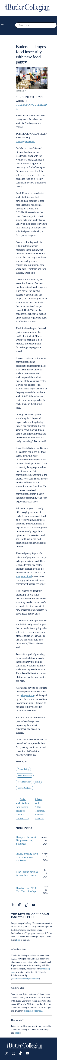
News (37, 782)
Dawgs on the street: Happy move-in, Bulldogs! (26, 840)
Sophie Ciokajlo (25, 788)
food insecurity (24, 782)
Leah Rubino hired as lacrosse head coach (27, 873)
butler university (25, 775)
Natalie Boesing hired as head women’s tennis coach (27, 857)
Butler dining (23, 769)
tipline (17, 1033)
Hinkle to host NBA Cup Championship (26, 890)
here (18, 940)
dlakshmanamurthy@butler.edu (25, 979)
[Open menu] (2, 25)
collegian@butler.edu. (33, 1011)
